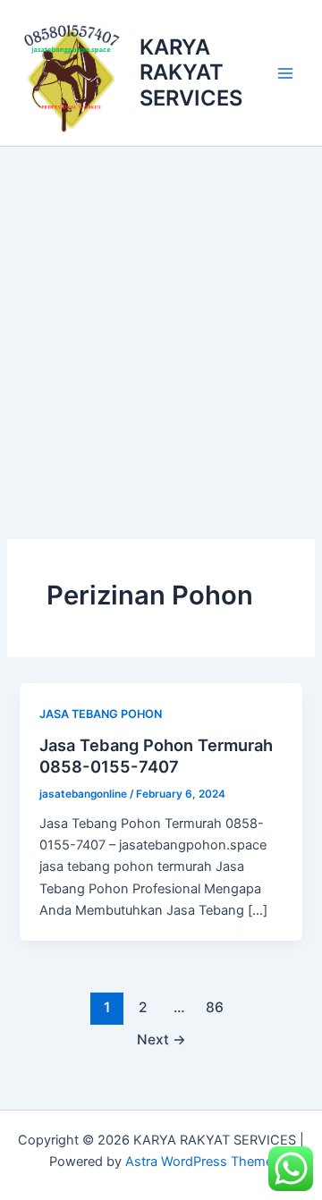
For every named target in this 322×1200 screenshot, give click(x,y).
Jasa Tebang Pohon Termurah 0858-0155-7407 (156, 755)
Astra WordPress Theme (199, 1162)
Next (161, 1039)
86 (215, 1007)
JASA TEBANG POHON (100, 714)
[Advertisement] (161, 316)
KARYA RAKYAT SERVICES (191, 72)
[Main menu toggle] (285, 73)
